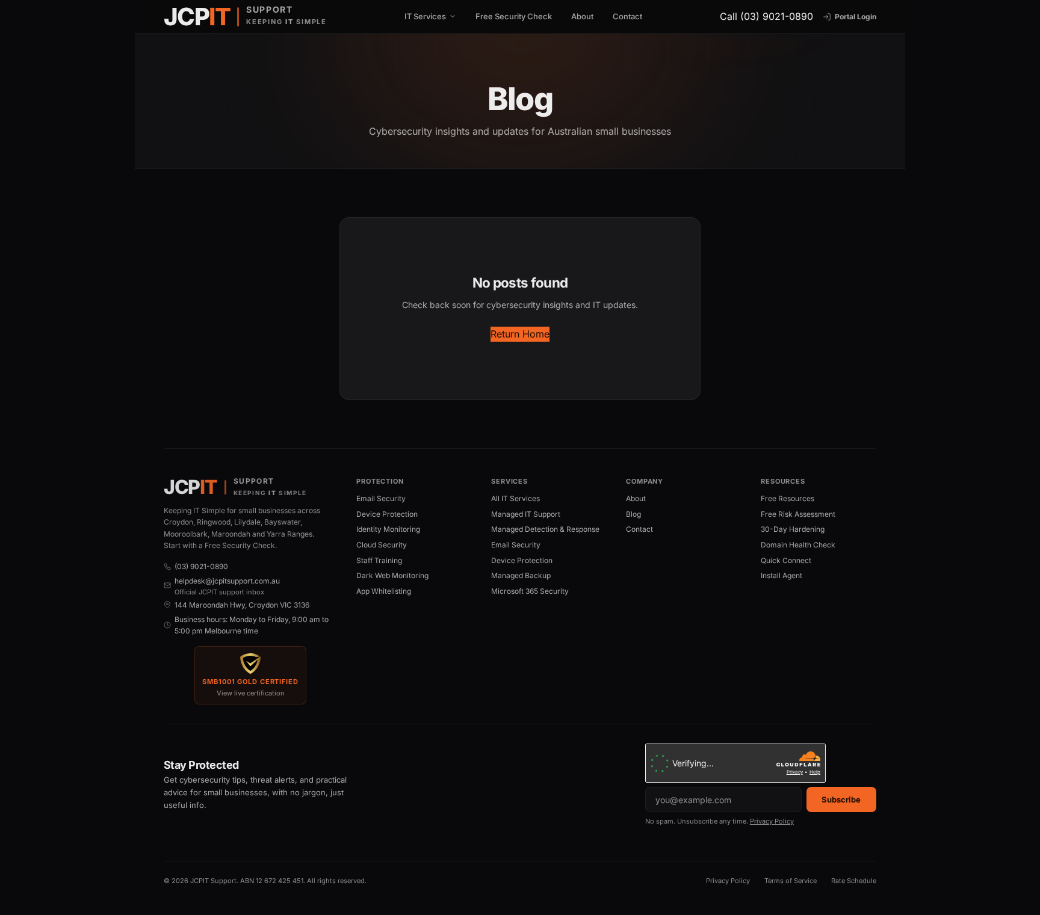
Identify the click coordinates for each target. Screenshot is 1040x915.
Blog (633, 514)
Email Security (381, 498)
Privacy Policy (772, 821)
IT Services (425, 16)
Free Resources (787, 498)
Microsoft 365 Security (530, 591)
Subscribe (841, 799)
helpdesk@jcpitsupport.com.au (227, 580)
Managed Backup (521, 575)
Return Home (520, 334)
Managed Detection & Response (545, 529)
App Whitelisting (383, 591)
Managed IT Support (525, 514)
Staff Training (379, 560)
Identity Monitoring (388, 529)
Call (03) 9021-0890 (766, 16)
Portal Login (855, 16)
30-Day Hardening (793, 529)
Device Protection (387, 514)
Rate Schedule (853, 880)
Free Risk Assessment (798, 514)
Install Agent (781, 575)
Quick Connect (786, 560)
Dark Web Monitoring (392, 575)
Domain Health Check (798, 544)
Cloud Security (381, 544)
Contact (627, 16)
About (582, 16)
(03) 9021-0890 (201, 566)
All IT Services (515, 498)
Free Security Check (513, 16)
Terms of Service (790, 880)
